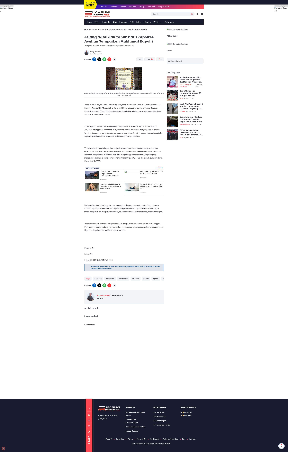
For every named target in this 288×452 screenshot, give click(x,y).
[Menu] (202, 14)
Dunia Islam (106, 22)
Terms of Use (141, 439)
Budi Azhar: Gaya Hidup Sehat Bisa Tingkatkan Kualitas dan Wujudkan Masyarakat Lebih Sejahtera (190, 79)
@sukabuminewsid (175, 61)
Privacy (142, 7)
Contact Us (113, 7)
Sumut (94, 29)
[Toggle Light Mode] (197, 14)
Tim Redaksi (154, 439)
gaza (181, 98)
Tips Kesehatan (159, 417)
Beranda (87, 29)
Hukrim (138, 22)
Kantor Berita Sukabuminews (132, 421)
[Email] (109, 59)
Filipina (182, 111)
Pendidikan (123, 22)
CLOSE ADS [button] (6, 6)
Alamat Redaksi (132, 431)
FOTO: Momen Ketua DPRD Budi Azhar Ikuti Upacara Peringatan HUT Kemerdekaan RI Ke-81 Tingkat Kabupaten (191, 132)
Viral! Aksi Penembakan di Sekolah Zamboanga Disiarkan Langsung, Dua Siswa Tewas (191, 106)
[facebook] (94, 59)
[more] (114, 59)
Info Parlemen (169, 22)
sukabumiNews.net (150, 443)
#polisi (156, 279)
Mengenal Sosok (163, 7)
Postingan (188, 412)
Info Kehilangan (159, 421)
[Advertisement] (144, 389)
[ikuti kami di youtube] (89, 426)
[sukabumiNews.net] (98, 14)
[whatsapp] (104, 59)
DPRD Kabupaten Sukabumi (185, 86)
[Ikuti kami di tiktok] (89, 432)
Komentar (188, 415)
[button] (148, 68)
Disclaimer (132, 7)
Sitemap (123, 7)
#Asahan (98, 279)
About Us (103, 7)
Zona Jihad (151, 7)
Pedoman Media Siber (171, 439)
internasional (185, 124)
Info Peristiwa (158, 412)
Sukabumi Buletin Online (135, 427)
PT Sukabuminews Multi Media (135, 413)
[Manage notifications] (3, 448)
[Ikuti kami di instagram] (89, 420)
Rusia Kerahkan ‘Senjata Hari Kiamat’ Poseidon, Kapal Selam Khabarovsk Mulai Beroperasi (191, 119)
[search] (192, 14)
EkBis (115, 22)
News (96, 22)
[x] (99, 59)
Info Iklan (192, 439)
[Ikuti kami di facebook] (89, 409)
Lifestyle (156, 22)
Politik (132, 22)
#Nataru (135, 279)
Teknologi (147, 22)
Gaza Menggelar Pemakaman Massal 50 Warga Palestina (190, 93)
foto (181, 137)
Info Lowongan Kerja (161, 425)
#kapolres (110, 279)
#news (146, 279)
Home (89, 22)
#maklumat (123, 279)
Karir (184, 439)
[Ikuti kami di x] (89, 415)
